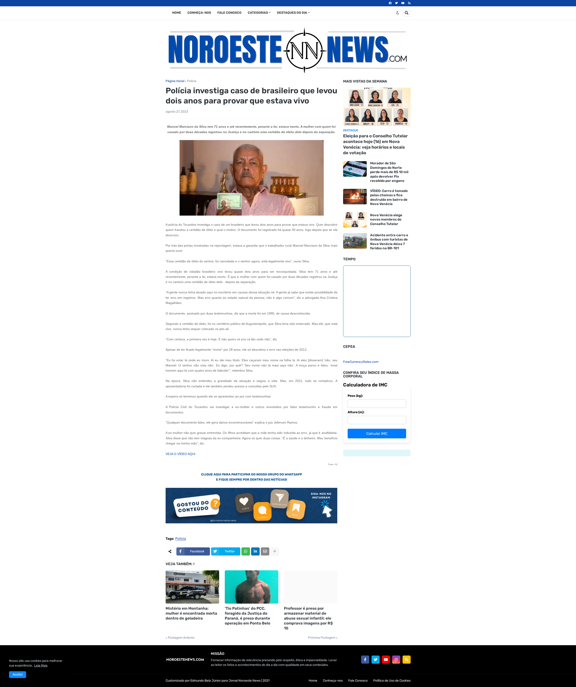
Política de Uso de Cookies (392, 681)
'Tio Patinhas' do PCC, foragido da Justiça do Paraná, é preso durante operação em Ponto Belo (247, 615)
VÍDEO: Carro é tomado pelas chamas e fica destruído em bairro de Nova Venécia (389, 197)
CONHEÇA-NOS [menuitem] (199, 13)
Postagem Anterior (181, 637)
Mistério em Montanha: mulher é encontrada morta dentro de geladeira (191, 613)
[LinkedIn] (255, 551)
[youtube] (403, 3)
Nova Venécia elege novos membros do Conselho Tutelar (386, 219)
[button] (398, 13)
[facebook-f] (365, 660)
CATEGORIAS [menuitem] (258, 13)
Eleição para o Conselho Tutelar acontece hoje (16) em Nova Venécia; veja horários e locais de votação (375, 144)
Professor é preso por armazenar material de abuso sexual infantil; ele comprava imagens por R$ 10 (308, 618)
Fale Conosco (358, 681)
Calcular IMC (376, 433)
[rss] (409, 3)
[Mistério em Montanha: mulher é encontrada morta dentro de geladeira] (192, 587)
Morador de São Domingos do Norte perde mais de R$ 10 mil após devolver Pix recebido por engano (389, 172)
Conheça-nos (333, 681)
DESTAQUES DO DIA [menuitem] (292, 13)
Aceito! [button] (17, 674)
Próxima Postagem (321, 637)
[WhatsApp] (245, 551)
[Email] (265, 551)
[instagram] (396, 660)
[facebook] (390, 3)
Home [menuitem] (176, 13)
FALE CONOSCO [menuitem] (229, 13)
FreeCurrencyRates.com (360, 362)
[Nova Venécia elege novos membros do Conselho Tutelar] (355, 220)
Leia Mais (40, 665)
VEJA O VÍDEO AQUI (180, 454)
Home (313, 681)
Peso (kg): (355, 396)
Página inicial (175, 81)
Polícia (191, 81)
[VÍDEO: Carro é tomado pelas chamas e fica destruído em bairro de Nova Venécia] (355, 196)
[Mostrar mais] (274, 551)
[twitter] (396, 3)
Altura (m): (356, 412)
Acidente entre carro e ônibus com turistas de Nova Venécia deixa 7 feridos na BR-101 (389, 241)
